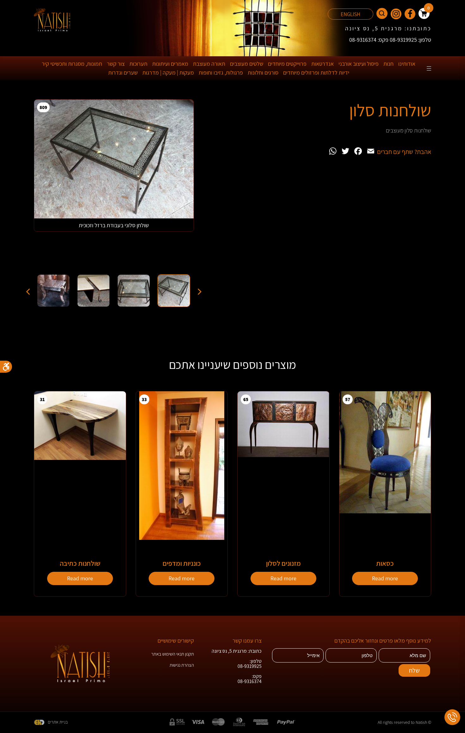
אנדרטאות (322, 63)
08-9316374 (250, 681)
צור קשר (116, 63)
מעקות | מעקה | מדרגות (168, 72)
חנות (388, 63)
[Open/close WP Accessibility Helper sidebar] (6, 367)
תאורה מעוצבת (209, 63)
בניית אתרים (58, 722)
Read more (385, 578)
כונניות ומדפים (182, 563)
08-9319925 (250, 666)
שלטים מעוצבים (246, 63)
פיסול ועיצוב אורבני (358, 63)
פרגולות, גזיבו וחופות (221, 72)
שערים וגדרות (123, 72)
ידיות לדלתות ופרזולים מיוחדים (316, 72)
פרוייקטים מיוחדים (287, 63)
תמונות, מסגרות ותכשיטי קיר (72, 63)
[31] (80, 458)
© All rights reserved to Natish (404, 722)
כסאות (385, 563)
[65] (283, 455)
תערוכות (138, 63)
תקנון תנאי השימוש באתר (172, 654)
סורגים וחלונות (263, 72)
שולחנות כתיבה (80, 563)
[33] (181, 538)
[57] (385, 511)
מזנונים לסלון (283, 563)
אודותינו (406, 63)
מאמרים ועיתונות (170, 63)
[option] (114, 185)
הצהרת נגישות (182, 665)
